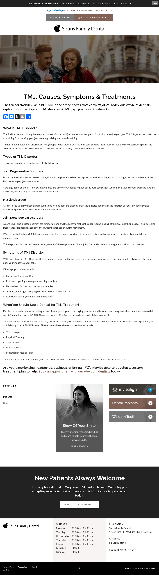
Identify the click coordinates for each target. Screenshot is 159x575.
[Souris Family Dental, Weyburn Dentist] (21, 525)
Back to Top (7, 570)
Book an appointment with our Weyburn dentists (74, 371)
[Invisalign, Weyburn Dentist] (132, 389)
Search (34, 567)
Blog (5, 402)
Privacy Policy (8, 567)
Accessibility (23, 567)
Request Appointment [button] (95, 18)
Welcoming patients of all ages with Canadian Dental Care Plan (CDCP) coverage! (79, 4)
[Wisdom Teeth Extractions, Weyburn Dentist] (132, 416)
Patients (7, 396)
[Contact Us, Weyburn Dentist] (132, 402)
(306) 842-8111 (60, 18)
